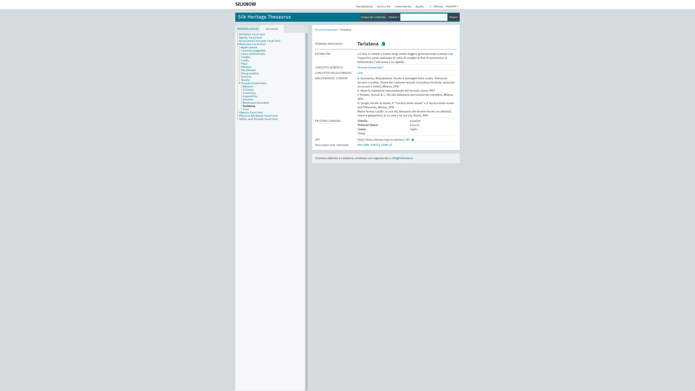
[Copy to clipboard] (383, 43)
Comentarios (403, 6)
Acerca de (384, 6)
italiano (393, 17)
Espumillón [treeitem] (250, 96)
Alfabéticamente (248, 28)
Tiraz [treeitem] (246, 109)
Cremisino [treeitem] (249, 93)
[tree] (271, 212)
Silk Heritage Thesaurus (264, 17)
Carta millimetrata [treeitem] (253, 53)
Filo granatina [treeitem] (250, 73)
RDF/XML (363, 145)
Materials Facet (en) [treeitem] (252, 44)
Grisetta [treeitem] (248, 99)
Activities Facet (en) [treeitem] (252, 34)
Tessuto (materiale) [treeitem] (253, 83)
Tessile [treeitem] (245, 80)
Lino (360, 73)
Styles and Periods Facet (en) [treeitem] (258, 119)
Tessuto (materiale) (326, 30)
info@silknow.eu (402, 158)
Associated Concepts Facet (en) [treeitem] (259, 40)
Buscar (454, 17)
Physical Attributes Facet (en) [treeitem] (258, 115)
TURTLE (375, 145)
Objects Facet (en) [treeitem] (251, 112)
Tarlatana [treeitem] (249, 106)
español (451, 6)
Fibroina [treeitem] (246, 67)
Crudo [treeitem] (245, 60)
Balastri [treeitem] (248, 86)
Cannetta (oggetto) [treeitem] (253, 50)
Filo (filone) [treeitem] (248, 70)
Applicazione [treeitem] (249, 47)
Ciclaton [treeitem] (248, 89)
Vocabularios (365, 6)
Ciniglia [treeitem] (245, 57)
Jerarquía (272, 28)
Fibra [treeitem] (244, 63)
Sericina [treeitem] (246, 76)
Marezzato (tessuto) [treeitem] (256, 102)
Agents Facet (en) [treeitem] (250, 37)
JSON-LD (386, 145)
